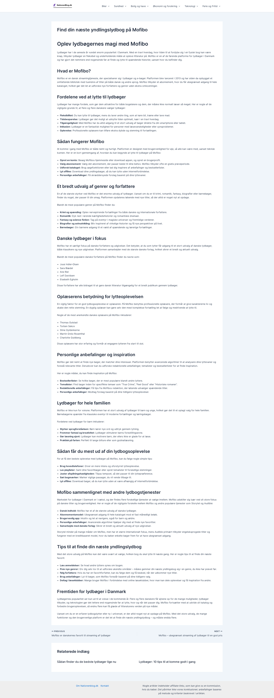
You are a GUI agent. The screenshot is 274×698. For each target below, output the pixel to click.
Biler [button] (104, 6)
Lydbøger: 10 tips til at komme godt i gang (167, 661)
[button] (108, 6)
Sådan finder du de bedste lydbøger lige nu (86, 661)
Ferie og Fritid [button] (210, 6)
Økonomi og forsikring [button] (165, 6)
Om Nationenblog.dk (87, 685)
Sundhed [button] (118, 6)
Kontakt (105, 685)
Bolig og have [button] (138, 6)
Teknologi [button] (190, 6)
